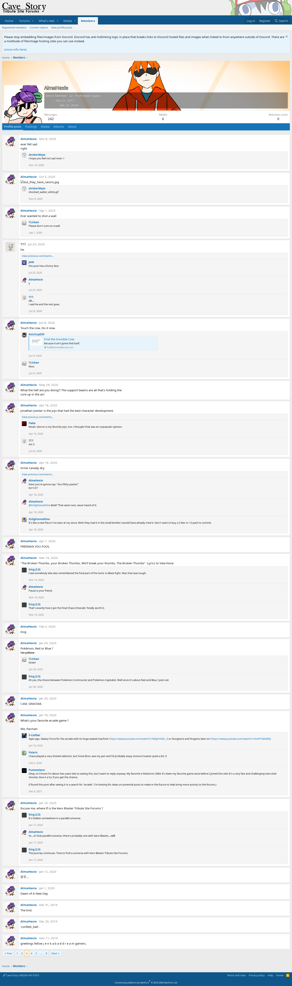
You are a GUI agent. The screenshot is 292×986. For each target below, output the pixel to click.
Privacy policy (257, 975)
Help (270, 975)
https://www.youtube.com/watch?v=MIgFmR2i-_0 (138, 738)
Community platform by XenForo (146, 982)
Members (88, 21)
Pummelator (37, 770)
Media (67, 21)
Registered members (14, 27)
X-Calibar (34, 735)
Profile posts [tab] (12, 126)
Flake (32, 423)
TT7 (23, 244)
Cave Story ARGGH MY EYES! (22, 975)
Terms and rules (236, 975)
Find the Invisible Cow (59, 339)
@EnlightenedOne (39, 505)
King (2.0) (34, 569)
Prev (9, 953)
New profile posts (61, 27)
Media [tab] (45, 126)
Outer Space (91, 96)
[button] (33, 20)
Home (9, 21)
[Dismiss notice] (286, 37)
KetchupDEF (36, 334)
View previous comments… (38, 256)
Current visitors (39, 27)
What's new (46, 21)
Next (54, 953)
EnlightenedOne (39, 519)
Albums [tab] (58, 126)
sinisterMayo (37, 155)
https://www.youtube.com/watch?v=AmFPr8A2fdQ (241, 738)
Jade (31, 262)
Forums (24, 21)
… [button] (41, 953)
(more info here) (15, 49)
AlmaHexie (28, 139)
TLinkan (34, 222)
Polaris (33, 752)
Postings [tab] (31, 126)
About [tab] (72, 126)
